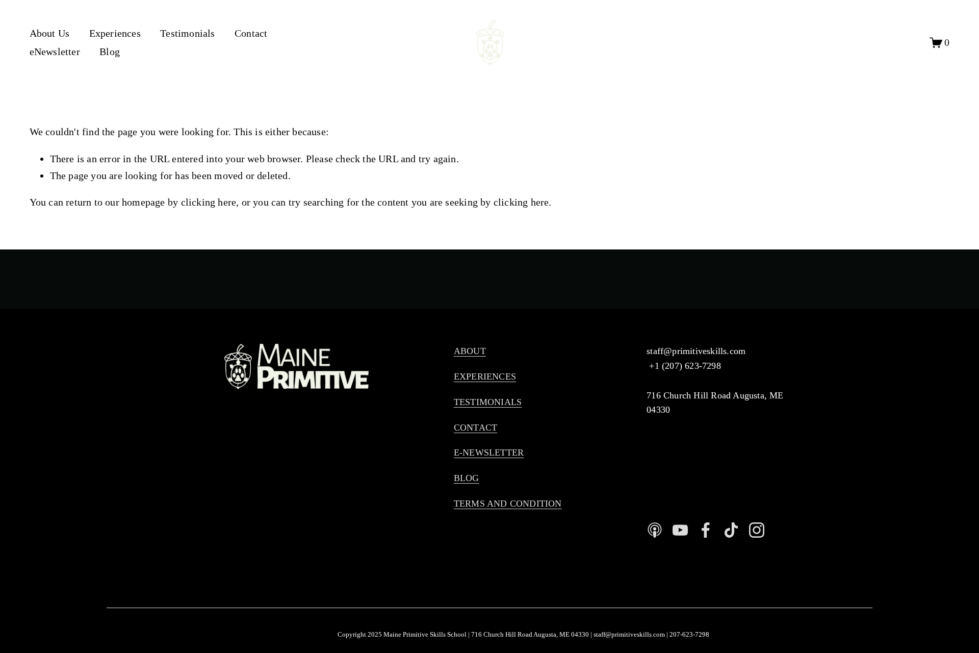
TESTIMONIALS (488, 402)
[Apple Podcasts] (655, 530)
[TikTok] (731, 530)
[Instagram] (757, 530)
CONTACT (475, 427)
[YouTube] (680, 530)
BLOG (466, 478)
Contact (251, 33)
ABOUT (470, 351)
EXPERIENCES (485, 376)
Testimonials (187, 33)
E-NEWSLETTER (489, 452)
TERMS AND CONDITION (508, 503)
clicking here (209, 202)
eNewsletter (55, 51)
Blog (109, 51)
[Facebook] (706, 530)
